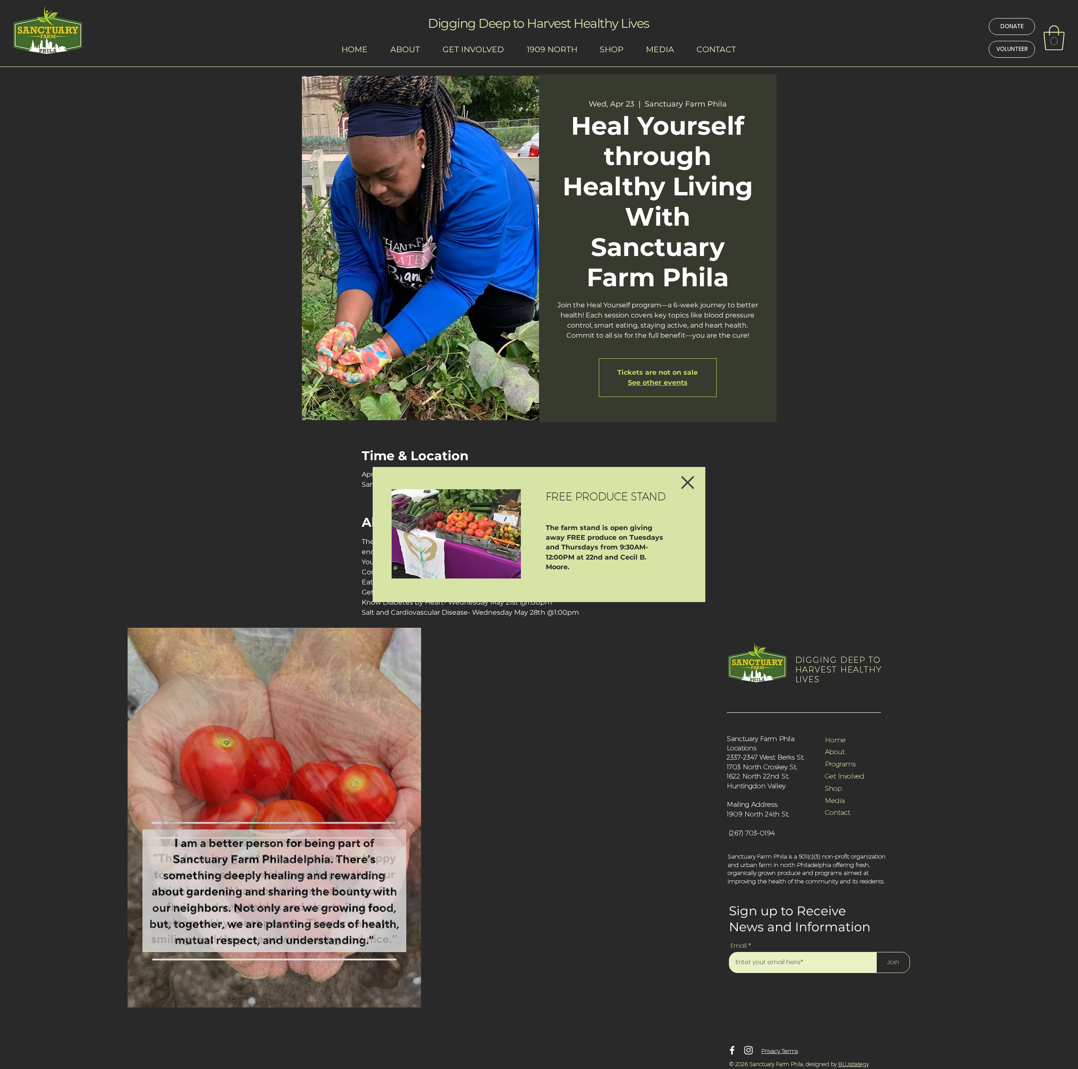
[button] (687, 482)
